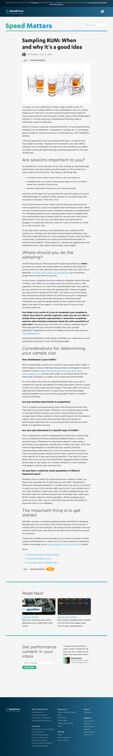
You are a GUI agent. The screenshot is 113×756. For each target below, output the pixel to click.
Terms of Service (64, 737)
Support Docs (89, 721)
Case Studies (62, 720)
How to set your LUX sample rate (42, 562)
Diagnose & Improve (39, 715)
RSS (50, 569)
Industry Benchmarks (67, 617)
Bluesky (86, 729)
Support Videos (89, 732)
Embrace (35, 2)
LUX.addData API (30, 333)
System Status (89, 726)
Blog (59, 715)
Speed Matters (29, 25)
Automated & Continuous (41, 718)
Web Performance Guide (67, 712)
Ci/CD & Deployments (40, 737)
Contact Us (88, 735)
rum (25, 60)
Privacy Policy (63, 740)
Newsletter (62, 718)
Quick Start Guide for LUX (39, 558)
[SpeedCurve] (14, 11)
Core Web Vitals (38, 732)
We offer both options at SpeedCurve (50, 273)
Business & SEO (37, 712)
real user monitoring (37, 60)
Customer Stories (30, 617)
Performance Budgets (40, 735)
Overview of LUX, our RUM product (43, 554)
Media (60, 726)
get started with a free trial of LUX (64, 544)
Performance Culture (39, 740)
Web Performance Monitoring (43, 729)
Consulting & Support (40, 746)
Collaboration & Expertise (41, 720)
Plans (60, 735)
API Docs (87, 724)
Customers (88, 712)
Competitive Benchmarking (42, 743)
